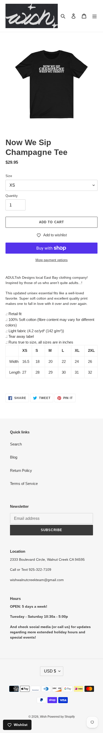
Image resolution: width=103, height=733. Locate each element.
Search (16, 444)
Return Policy (21, 470)
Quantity (12, 196)
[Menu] (94, 16)
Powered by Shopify (61, 716)
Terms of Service (24, 483)
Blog (13, 457)
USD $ (50, 671)
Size (9, 176)
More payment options (52, 260)
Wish (44, 716)
